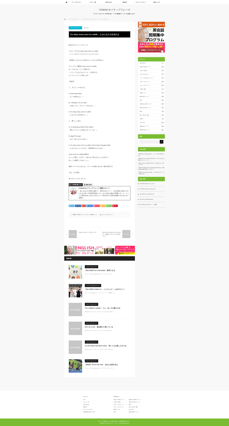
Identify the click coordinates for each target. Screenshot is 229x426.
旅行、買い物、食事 (151, 115)
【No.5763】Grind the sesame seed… (147, 188)
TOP (84, 399)
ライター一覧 (92, 2)
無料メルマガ (157, 2)
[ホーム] (66, 2)
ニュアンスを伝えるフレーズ (93, 285)
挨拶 (151, 111)
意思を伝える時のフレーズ (151, 103)
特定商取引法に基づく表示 (89, 411)
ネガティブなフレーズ (151, 81)
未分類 (151, 118)
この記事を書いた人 (76, 184)
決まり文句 (151, 122)
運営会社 (125, 2)
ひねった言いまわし (151, 74)
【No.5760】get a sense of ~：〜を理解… (148, 204)
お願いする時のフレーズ (151, 66)
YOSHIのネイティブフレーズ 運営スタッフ (86, 214)
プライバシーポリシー (140, 2)
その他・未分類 (151, 70)
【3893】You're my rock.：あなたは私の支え (101, 364)
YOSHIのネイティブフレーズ (114, 10)
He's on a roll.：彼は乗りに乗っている (99, 327)
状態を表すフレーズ (151, 126)
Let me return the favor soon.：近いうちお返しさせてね (105, 346)
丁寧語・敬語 (151, 89)
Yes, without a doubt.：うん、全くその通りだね (102, 308)
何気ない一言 (151, 92)
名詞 (151, 100)
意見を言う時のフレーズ (151, 107)
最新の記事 (89, 184)
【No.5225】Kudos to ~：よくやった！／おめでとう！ (105, 289)
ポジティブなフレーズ (75, 27)
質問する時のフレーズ (151, 129)
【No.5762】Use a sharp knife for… (147, 194)
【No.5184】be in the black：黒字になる (100, 270)
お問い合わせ (108, 2)
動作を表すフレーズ (151, 96)
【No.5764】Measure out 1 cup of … (147, 183)
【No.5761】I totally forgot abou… (146, 199)
